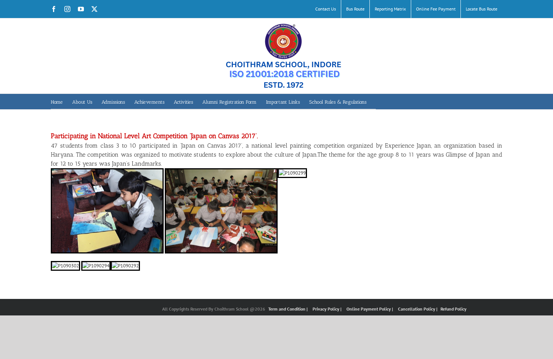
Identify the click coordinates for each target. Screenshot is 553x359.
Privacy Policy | (328, 309)
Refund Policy (453, 309)
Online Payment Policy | (370, 309)
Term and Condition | (288, 309)
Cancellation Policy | (418, 309)
